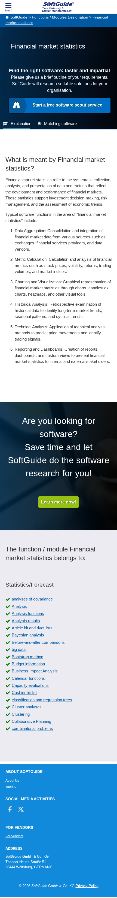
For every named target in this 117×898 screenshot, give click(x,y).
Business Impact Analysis (35, 671)
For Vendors (14, 836)
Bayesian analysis (28, 635)
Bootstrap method (27, 656)
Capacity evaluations (30, 685)
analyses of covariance (32, 599)
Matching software (60, 123)
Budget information (28, 664)
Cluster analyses (27, 707)
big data (19, 649)
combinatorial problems (32, 728)
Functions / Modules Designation (60, 17)
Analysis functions (28, 613)
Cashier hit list (24, 692)
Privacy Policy (87, 886)
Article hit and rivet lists (32, 628)
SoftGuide (18, 17)
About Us (12, 780)
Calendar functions (28, 678)
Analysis (19, 606)
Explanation (21, 123)
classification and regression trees (42, 699)
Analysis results (26, 620)
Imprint (10, 786)
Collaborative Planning (31, 721)
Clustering (21, 714)
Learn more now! (58, 502)
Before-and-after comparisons (38, 642)
